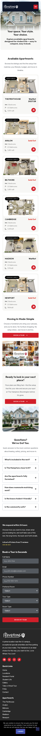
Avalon (5, 705)
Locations (6, 673)
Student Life (7, 679)
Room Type (6, 607)
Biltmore (5, 708)
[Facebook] (4, 659)
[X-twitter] (9, 659)
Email (4, 567)
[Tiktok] (19, 659)
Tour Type (6, 597)
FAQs (4, 689)
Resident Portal (8, 676)
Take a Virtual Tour (9, 686)
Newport (5, 717)
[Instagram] (14, 659)
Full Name (6, 557)
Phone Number (8, 577)
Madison (5, 714)
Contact (5, 692)
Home (4, 670)
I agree (21, 731)
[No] (37, 729)
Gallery (5, 683)
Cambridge (6, 711)
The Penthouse (8, 702)
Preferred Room (8, 587)
